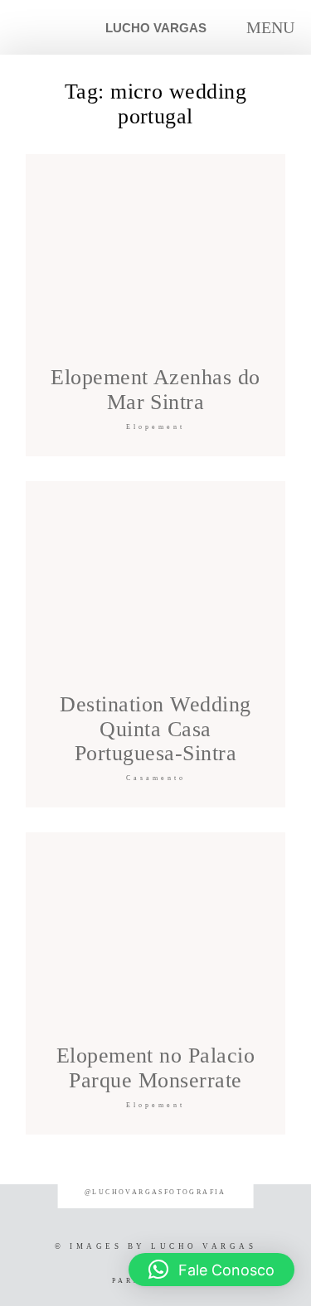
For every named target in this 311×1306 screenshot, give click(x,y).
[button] (211, 1269)
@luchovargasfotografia (155, 1192)
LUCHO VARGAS (156, 28)
